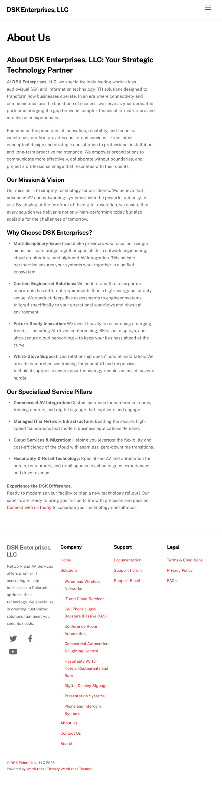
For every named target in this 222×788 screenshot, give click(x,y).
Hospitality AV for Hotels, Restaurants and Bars (86, 668)
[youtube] (14, 651)
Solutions (68, 570)
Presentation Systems (84, 696)
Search (66, 743)
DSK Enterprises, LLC (28, 763)
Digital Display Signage (85, 685)
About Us (68, 723)
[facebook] (31, 638)
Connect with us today (29, 507)
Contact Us (70, 733)
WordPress (35, 769)
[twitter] (14, 638)
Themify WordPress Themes (69, 769)
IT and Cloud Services (84, 598)
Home (65, 560)
